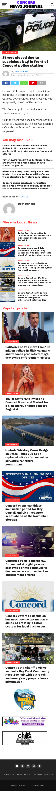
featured (24, 197)
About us (48, 774)
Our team (37, 774)
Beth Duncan (21, 71)
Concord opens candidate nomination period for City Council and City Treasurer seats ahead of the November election (27, 186)
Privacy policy (23, 774)
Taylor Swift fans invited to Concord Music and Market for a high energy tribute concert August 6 (27, 163)
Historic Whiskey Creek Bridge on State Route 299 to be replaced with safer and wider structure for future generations (26, 174)
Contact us (8, 774)
